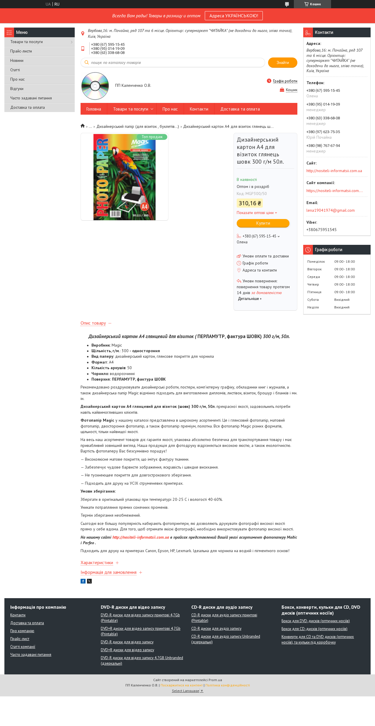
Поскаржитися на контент (182, 685)
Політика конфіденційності (227, 685)
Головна (93, 109)
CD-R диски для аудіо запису (216, 628)
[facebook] (83, 582)
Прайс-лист (19, 638)
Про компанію (22, 630)
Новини (16, 60)
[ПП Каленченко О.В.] (95, 86)
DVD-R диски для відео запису (127, 642)
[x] (89, 582)
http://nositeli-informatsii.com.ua (140, 537)
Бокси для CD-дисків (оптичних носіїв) (314, 628)
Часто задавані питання (31, 98)
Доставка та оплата (27, 107)
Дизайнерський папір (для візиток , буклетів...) (137, 126)
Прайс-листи (21, 51)
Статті (15, 69)
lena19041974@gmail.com (330, 210)
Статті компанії (22, 646)
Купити (263, 223)
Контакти (199, 109)
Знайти (283, 62)
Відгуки (16, 88)
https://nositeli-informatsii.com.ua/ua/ (335, 190)
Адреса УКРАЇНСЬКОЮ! (233, 15)
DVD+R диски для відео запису (127, 649)
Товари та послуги (26, 41)
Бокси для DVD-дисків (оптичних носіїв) (316, 620)
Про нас (17, 79)
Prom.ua (215, 680)
